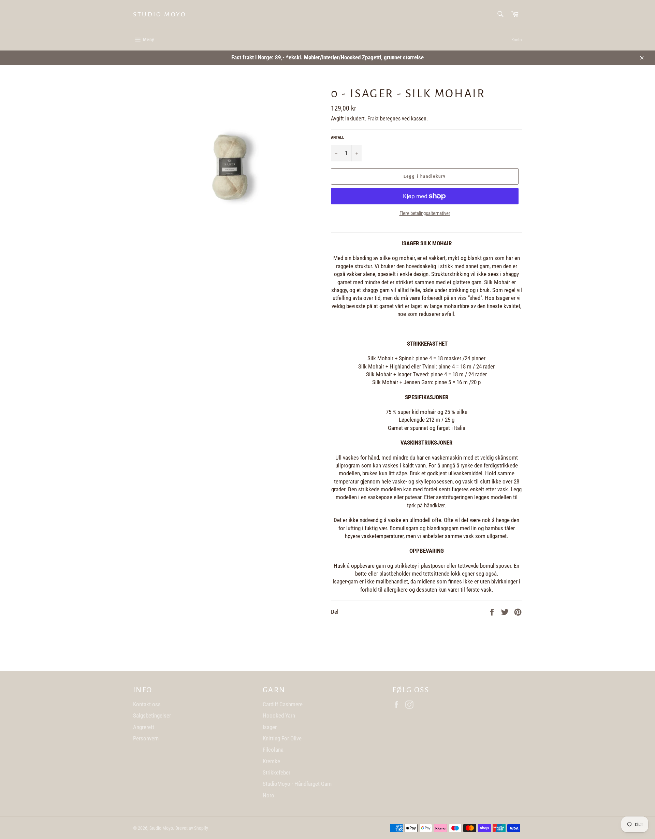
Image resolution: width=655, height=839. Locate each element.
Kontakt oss (147, 704)
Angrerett (143, 727)
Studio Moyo (160, 14)
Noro (268, 795)
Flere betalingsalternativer (424, 213)
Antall (337, 137)
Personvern (146, 738)
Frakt (373, 118)
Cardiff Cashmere (283, 704)
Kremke (271, 761)
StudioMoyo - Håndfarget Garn (297, 783)
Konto (516, 39)
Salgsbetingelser (152, 715)
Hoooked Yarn (279, 715)
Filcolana (273, 749)
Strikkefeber (276, 772)
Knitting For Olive (282, 738)
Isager (270, 727)
